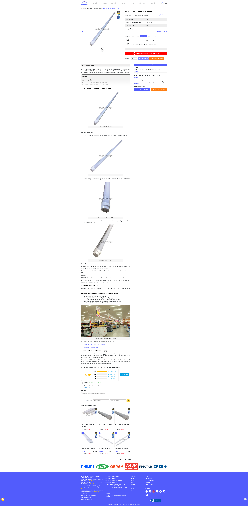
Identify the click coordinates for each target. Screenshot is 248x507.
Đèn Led (132, 478)
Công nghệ (133, 484)
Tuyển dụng (148, 482)
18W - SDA (150, 36)
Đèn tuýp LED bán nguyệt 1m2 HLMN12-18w (94, 344)
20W (133, 36)
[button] (80, 466)
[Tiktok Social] (157, 491)
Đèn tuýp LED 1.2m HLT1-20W (105, 424)
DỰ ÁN (123, 3)
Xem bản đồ (91, 480)
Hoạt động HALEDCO (150, 480)
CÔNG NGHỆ (142, 3)
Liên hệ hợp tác (149, 478)
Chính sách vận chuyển (111, 482)
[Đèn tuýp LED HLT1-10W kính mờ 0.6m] (89, 423)
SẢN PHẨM (114, 3)
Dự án (132, 482)
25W (138, 36)
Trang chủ (133, 476)
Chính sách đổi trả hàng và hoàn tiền (114, 480)
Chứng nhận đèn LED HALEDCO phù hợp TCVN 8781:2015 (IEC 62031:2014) (116, 488)
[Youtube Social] (147, 495)
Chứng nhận (148, 476)
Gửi (128, 400)
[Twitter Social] (150, 491)
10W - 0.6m (157, 36)
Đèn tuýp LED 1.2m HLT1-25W (122, 424)
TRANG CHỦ (94, 3)
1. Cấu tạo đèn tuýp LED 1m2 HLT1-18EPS (92, 79)
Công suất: (127, 36)
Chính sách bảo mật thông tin (112, 476)
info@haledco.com (141, 86)
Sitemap (132, 490)
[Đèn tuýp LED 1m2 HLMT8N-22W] (122, 446)
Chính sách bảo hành (110, 478)
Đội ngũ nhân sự (149, 484)
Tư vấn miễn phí (156, 58)
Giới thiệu (133, 480)
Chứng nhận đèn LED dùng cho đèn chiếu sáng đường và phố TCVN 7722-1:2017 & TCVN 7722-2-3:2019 (116, 492)
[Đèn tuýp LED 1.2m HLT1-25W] (122, 423)
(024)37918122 (87, 493)
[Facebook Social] (147, 491)
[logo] (84, 3)
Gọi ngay (89, 429)
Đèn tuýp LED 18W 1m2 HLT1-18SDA (93, 346)
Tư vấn (132, 486)
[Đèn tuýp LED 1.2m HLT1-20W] (106, 423)
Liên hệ (132, 488)
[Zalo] (245, 499)
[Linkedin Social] (164, 491)
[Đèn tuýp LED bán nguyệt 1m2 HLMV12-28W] (106, 446)
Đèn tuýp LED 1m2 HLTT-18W (91, 347)
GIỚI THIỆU (104, 3)
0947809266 (88, 497)
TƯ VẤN (132, 3)
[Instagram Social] (153, 491)
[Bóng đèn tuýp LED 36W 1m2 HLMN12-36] (89, 446)
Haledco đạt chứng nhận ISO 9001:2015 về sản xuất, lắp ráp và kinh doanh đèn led (116, 485)
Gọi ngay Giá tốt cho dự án (147, 53)
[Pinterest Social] (160, 491)
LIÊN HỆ (153, 3)
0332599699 (93, 495)
